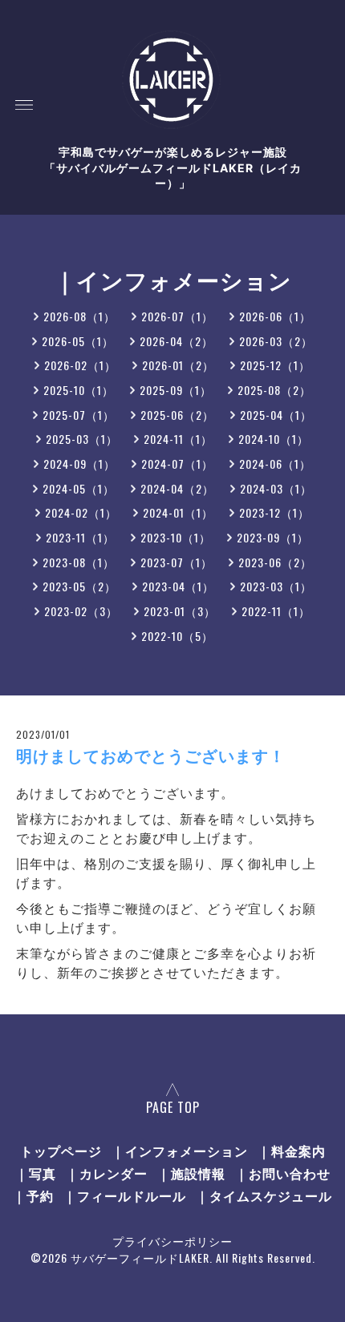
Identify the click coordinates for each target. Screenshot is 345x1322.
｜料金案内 (292, 1150)
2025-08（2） (274, 389)
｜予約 (33, 1195)
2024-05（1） (79, 488)
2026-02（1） (80, 365)
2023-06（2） (275, 562)
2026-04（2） (176, 341)
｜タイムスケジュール (264, 1195)
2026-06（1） (275, 316)
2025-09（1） (176, 389)
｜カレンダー (107, 1173)
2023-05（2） (79, 586)
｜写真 (35, 1173)
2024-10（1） (273, 438)
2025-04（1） (276, 414)
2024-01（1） (178, 512)
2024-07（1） (177, 463)
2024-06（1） (275, 463)
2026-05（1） (78, 341)
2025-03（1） (82, 438)
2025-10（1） (78, 389)
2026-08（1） (79, 316)
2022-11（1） (276, 611)
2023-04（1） (178, 586)
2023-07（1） (176, 562)
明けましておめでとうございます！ (151, 756)
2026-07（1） (177, 316)
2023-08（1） (79, 562)
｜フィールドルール (124, 1195)
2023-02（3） (81, 611)
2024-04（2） (177, 488)
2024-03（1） (276, 488)
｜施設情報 (191, 1173)
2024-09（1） (79, 463)
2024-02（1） (81, 512)
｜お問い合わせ (283, 1173)
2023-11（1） (80, 537)
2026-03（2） (276, 341)
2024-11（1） (178, 438)
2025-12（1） (275, 365)
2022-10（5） (177, 635)
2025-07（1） (79, 414)
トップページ (61, 1150)
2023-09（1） (273, 537)
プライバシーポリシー (172, 1240)
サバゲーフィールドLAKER (140, 1257)
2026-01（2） (178, 365)
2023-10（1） (175, 537)
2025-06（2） (177, 414)
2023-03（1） (276, 586)
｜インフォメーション (180, 1150)
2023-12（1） (274, 512)
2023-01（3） (180, 611)
